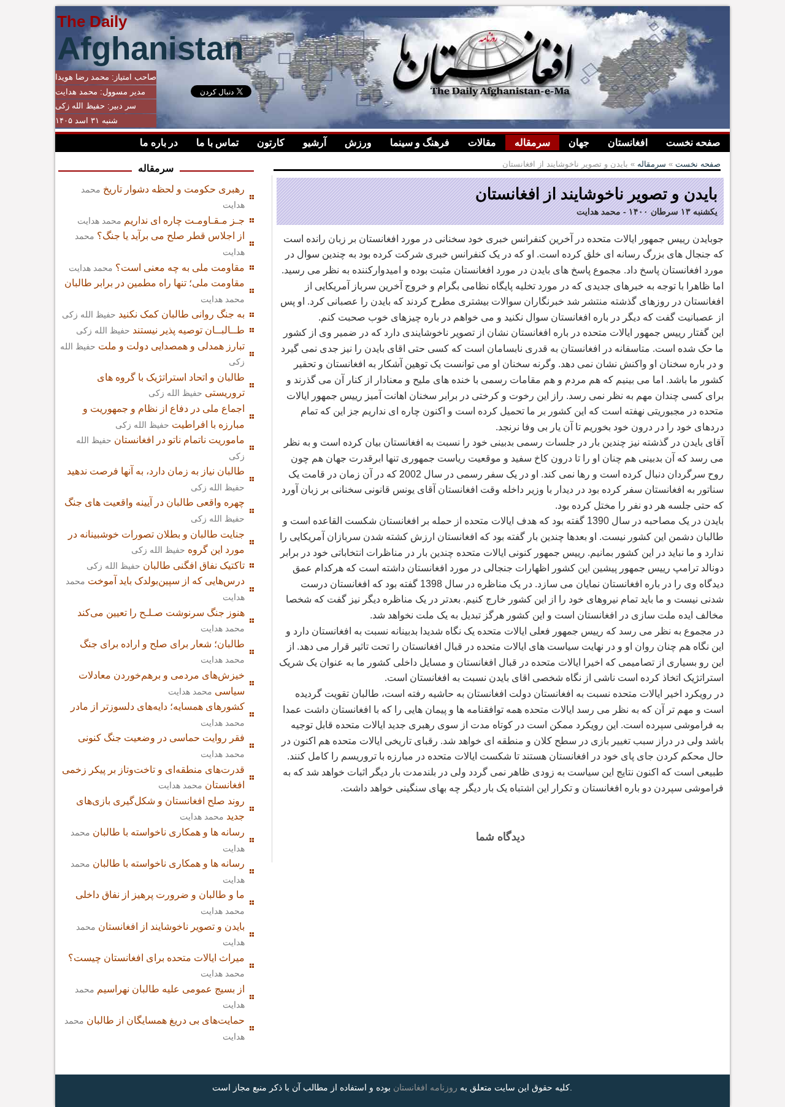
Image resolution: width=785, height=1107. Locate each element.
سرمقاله (532, 142)
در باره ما (159, 142)
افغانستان (628, 142)
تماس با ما (217, 142)
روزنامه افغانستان (425, 1087)
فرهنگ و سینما (420, 142)
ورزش (358, 142)
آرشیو (314, 142)
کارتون (271, 142)
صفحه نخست (693, 142)
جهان (579, 142)
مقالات (482, 142)
